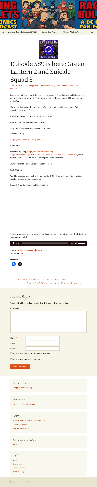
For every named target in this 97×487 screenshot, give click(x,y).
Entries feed (17, 464)
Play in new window (26, 250)
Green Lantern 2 (48, 85)
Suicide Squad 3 (74, 85)
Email (13, 343)
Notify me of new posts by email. (26, 359)
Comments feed (19, 468)
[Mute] (76, 243)
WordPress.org (18, 472)
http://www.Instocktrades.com (64, 154)
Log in (15, 460)
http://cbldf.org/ (17, 154)
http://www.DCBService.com (37, 154)
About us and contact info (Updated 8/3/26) (20, 32)
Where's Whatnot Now (72, 32)
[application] (48, 243)
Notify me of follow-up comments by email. (31, 353)
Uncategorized (32, 85)
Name (13, 338)
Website (13, 348)
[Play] (13, 243)
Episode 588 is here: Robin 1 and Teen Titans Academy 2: (39, 279)
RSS (21, 253)
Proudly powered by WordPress (22, 482)
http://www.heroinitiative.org (40, 151)
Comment (15, 308)
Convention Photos (49, 32)
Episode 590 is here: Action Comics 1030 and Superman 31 (57, 283)
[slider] (81, 243)
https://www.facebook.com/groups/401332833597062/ (33, 139)
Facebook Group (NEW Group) (24, 404)
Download (40, 250)
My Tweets (17, 444)
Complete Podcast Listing (22, 387)
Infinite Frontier (61, 85)
